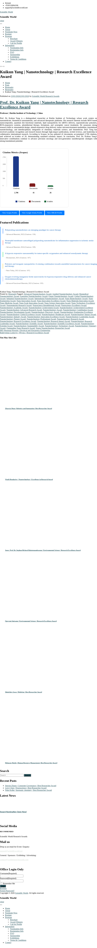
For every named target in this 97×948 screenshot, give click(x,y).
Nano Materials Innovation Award (80, 301)
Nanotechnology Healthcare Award (56, 314)
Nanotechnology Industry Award (13, 317)
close (2, 21)
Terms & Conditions (18, 59)
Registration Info (16, 50)
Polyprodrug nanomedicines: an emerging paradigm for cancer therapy (33, 230)
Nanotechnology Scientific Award (29, 324)
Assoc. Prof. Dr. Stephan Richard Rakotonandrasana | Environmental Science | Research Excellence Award (43, 550)
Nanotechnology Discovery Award (45, 312)
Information (9, 45)
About (7, 29)
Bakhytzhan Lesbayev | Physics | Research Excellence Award (24, 333)
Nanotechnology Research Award (70, 319)
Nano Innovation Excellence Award (51, 301)
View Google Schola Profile (32, 213)
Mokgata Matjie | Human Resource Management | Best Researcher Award (31, 763)
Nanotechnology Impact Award (83, 314)
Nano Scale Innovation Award (31, 303)
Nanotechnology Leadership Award (80, 317)
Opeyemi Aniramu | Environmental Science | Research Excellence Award (31, 621)
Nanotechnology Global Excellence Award (23, 314)
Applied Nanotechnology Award (65, 294)
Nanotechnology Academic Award (14, 308)
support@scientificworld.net (11, 851)
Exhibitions (14, 57)
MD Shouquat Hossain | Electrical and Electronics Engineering (25, 330)
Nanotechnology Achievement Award (44, 308)
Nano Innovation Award (26, 301)
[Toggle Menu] (1, 23)
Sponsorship (15, 55)
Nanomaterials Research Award (19, 305)
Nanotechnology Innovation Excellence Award (46, 317)
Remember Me (9, 883)
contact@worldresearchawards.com (14, 860)
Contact (8, 61)
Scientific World (6, 12)
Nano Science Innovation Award (57, 303)
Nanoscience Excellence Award (73, 305)
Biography (9, 87)
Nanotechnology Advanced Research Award (24, 310)
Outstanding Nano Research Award (20, 328)
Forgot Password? (7, 891)
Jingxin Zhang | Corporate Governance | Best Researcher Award (30, 786)
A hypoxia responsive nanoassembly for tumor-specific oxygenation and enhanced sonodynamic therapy (46, 253)
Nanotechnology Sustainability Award (29, 326)
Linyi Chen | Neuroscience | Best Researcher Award (25, 788)
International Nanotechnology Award (49, 298)
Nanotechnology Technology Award (59, 326)
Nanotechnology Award (52, 310)
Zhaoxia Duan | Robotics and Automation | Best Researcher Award (28, 408)
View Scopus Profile (9, 213)
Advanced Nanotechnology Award (37, 294)
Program (8, 36)
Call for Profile (16, 43)
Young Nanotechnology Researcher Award (53, 328)
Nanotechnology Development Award (15, 312)
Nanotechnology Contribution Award (78, 310)
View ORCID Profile (54, 213)
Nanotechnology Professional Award (41, 319)
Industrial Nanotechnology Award (19, 298)
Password (8, 878)
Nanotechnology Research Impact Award (53, 321)
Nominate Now (11, 32)
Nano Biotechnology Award (76, 298)
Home (7, 27)
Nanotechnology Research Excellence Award (18, 321)
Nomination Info (16, 48)
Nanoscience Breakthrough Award (46, 305)
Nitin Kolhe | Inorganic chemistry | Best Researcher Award (28, 790)
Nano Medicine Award (9, 303)
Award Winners (16, 41)
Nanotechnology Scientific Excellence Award (62, 324)
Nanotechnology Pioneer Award (13, 319)
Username (8, 873)
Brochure (14, 39)
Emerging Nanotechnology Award (33, 296)
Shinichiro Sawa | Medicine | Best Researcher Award (23, 692)
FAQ (12, 52)
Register (8, 34)
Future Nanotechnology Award (60, 296)
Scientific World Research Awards (45, 96)
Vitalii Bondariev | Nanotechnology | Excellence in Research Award (29, 479)
